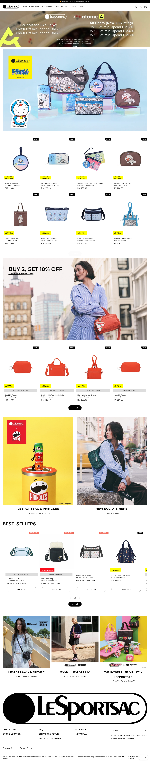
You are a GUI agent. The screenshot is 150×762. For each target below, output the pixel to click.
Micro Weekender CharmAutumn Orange (86, 396)
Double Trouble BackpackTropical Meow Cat (120, 576)
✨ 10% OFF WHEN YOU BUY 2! (75, 1)
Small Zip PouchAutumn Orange (11, 396)
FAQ (41, 730)
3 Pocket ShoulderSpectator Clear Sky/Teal (16, 579)
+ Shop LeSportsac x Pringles (38, 513)
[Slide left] (70, 598)
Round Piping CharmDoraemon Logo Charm (13, 184)
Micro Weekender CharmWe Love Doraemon (123, 239)
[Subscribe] (144, 730)
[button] (137, 7)
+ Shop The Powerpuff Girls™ (123, 681)
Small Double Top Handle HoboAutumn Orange (52, 396)
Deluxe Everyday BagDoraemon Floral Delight (86, 239)
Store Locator (12, 734)
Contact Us (9, 730)
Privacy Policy (141, 735)
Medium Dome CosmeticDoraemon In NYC (123, 184)
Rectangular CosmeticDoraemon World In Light (50, 184)
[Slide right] (79, 598)
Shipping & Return (49, 734)
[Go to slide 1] (74, 46)
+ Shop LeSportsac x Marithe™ (27, 676)
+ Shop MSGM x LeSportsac (75, 676)
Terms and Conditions (125, 738)
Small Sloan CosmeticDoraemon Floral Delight (50, 239)
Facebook (81, 730)
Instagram (81, 734)
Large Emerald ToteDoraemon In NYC (12, 239)
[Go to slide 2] (76, 46)
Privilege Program (50, 738)
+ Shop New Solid (112, 513)
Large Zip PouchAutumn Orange (120, 396)
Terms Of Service (10, 748)
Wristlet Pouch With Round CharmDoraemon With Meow (90, 184)
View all (75, 254)
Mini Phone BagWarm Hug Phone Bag (49, 579)
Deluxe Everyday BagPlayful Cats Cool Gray (84, 576)
